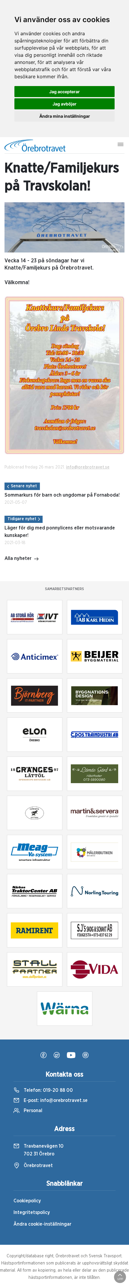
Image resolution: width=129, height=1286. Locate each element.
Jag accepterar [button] (64, 91)
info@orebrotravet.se (88, 467)
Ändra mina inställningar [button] (64, 116)
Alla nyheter (18, 558)
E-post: (55, 1100)
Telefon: (47, 1090)
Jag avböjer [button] (64, 103)
